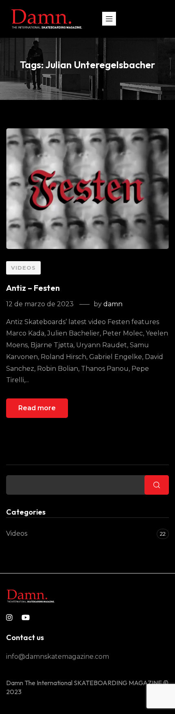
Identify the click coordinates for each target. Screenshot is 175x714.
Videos (23, 267)
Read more (37, 408)
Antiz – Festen (33, 288)
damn (112, 304)
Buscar (19, 459)
